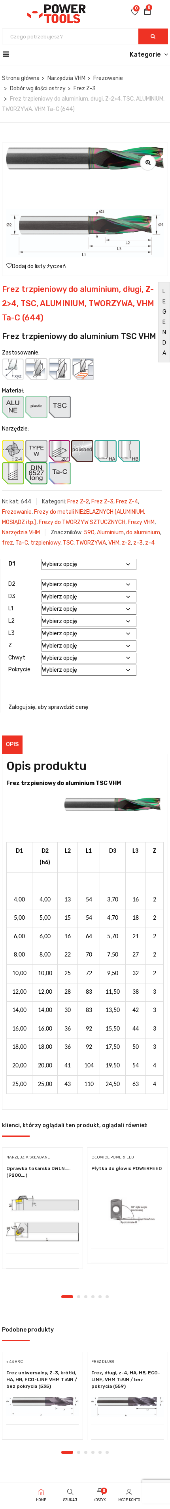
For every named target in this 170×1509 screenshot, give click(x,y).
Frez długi (102, 1361)
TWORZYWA (91, 542)
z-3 (138, 542)
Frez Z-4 (127, 501)
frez (7, 542)
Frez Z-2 (78, 501)
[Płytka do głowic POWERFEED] (127, 1214)
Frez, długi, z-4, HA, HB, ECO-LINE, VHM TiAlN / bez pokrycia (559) (125, 1379)
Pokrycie (19, 669)
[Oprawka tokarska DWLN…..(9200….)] (42, 1217)
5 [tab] (100, 1296)
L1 (10, 608)
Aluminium (110, 532)
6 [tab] (107, 1296)
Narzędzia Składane (28, 1157)
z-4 (150, 542)
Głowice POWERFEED (112, 1157)
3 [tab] (85, 1296)
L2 (11, 620)
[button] (147, 12)
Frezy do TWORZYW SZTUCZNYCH (82, 522)
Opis (12, 744)
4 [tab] (92, 1296)
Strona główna (21, 78)
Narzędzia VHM (66, 78)
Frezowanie (108, 78)
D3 (11, 596)
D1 (11, 563)
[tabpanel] (42, 1211)
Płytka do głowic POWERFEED (126, 1168)
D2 (11, 584)
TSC (68, 542)
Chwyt (16, 657)
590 (89, 532)
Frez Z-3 (85, 88)
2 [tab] (78, 1296)
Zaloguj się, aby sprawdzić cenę (48, 707)
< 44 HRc (14, 1361)
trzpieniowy (45, 542)
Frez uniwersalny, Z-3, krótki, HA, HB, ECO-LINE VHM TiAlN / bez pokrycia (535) (41, 1379)
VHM (113, 542)
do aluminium (143, 532)
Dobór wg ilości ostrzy (38, 88)
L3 (11, 633)
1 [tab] (67, 1296)
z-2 (126, 542)
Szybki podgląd (42, 1234)
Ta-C (21, 542)
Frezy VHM (141, 522)
